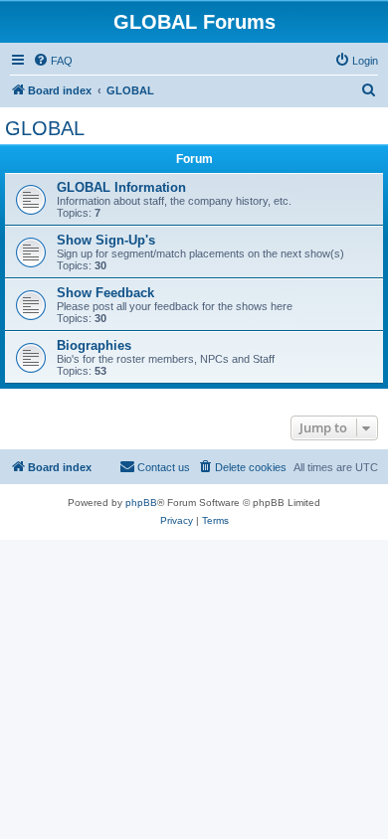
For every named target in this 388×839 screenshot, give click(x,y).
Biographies (94, 345)
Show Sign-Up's (106, 240)
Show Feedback (105, 292)
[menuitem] (53, 61)
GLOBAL (45, 128)
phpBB (141, 502)
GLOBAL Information (121, 187)
